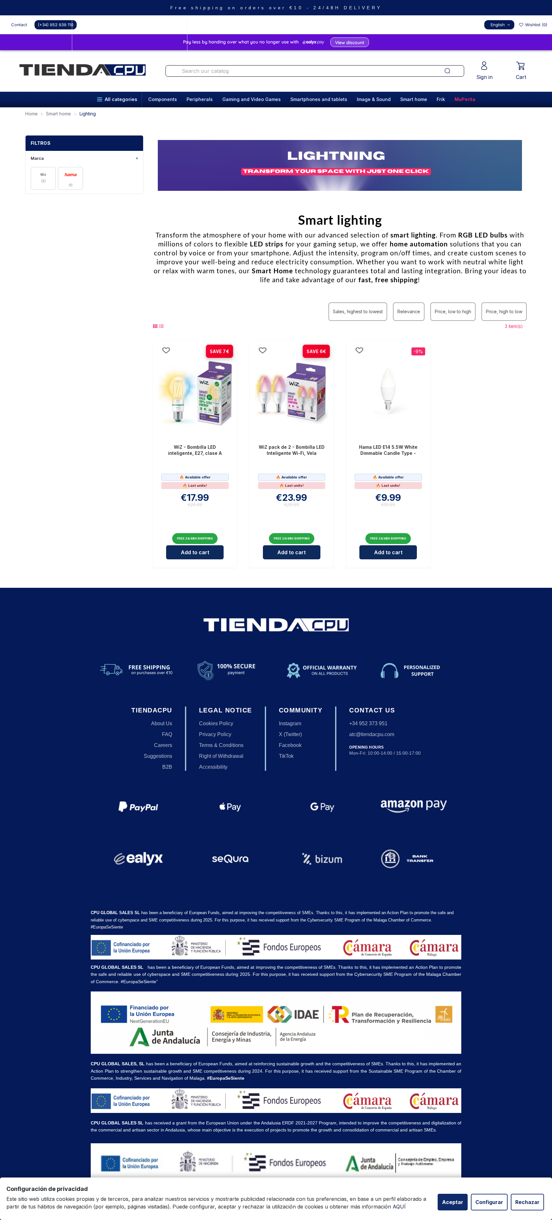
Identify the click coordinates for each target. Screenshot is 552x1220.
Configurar (489, 1202)
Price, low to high (453, 311)
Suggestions (158, 756)
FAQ (167, 734)
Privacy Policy (215, 734)
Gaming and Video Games (251, 99)
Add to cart (195, 552)
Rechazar (527, 1202)
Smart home (413, 99)
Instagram (290, 723)
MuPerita (465, 99)
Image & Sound (374, 99)
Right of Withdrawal (221, 756)
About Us (161, 723)
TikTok (286, 756)
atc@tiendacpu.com (371, 734)
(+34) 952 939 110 (55, 24)
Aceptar (452, 1202)
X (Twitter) (290, 734)
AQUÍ (399, 1206)
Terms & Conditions (221, 745)
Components (162, 99)
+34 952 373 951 (368, 723)
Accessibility (213, 767)
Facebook (290, 745)
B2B (167, 767)
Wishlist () (535, 24)
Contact (19, 24)
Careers (163, 745)
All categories (121, 99)
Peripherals (200, 99)
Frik (441, 99)
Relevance (408, 311)
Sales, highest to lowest (358, 311)
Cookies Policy (216, 723)
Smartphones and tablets (318, 99)
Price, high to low (504, 311)
